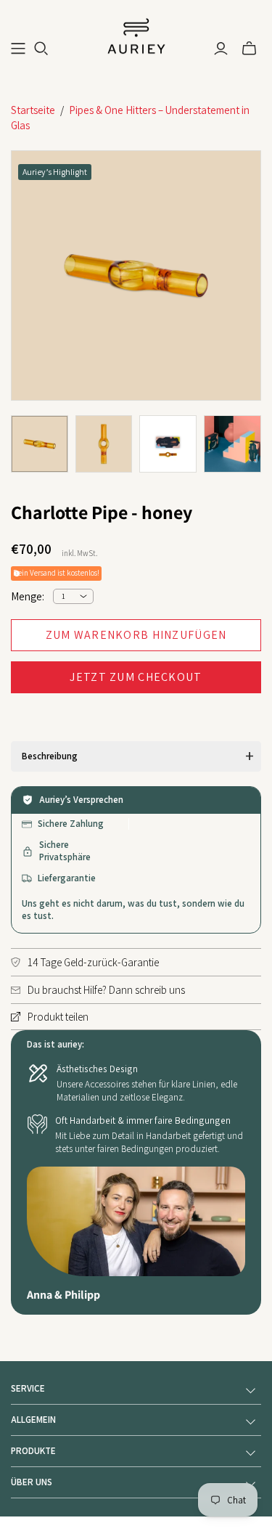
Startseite (33, 110)
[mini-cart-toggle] (249, 49)
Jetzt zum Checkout (136, 677)
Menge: (27, 596)
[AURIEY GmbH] (136, 35)
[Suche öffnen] (41, 48)
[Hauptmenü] (18, 48)
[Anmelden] (220, 49)
